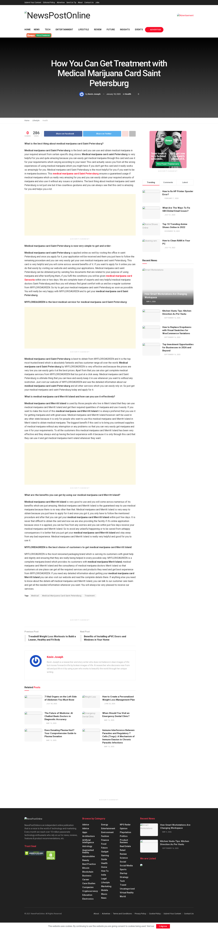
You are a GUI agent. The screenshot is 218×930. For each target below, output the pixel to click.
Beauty (85, 860)
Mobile (104, 890)
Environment (107, 832)
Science (124, 858)
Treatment (90, 596)
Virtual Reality (126, 892)
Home (27, 29)
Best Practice (89, 864)
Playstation (125, 832)
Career (85, 879)
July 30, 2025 (51, 704)
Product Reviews (124, 841)
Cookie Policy (155, 913)
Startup (123, 873)
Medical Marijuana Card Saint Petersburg (61, 596)
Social (123, 862)
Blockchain (87, 872)
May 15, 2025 (51, 723)
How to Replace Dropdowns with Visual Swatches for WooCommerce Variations (176, 330)
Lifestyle (83, 29)
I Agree (163, 926)
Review (97, 29)
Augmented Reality (88, 851)
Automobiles (88, 856)
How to (105, 871)
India (103, 875)
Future (111, 29)
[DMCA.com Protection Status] (50, 855)
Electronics (88, 899)
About (80, 2)
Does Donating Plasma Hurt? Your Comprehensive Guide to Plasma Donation (60, 733)
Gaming (105, 855)
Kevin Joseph (94, 94)
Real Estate (125, 846)
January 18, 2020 (113, 94)
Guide (104, 859)
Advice (85, 824)
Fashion (105, 836)
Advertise (61, 2)
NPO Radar (125, 824)
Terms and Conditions (122, 913)
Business (86, 875)
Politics (124, 836)
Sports (123, 869)
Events (139, 29)
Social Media (126, 865)
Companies (88, 887)
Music (104, 894)
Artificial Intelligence (88, 841)
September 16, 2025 (172, 318)
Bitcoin (85, 868)
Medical (35, 596)
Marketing (106, 886)
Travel (123, 885)
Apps (84, 832)
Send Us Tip (71, 2)
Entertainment (64, 29)
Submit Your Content (32, 2)
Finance (105, 840)
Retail (122, 850)
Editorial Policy (49, 2)
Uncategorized (127, 889)
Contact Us (89, 2)
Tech (47, 29)
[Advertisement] (80, 215)
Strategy (124, 877)
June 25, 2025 (109, 704)
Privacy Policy (140, 913)
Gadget (104, 851)
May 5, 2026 (151, 302)
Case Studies (88, 883)
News (37, 29)
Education (87, 895)
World (123, 896)
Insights (125, 29)
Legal (104, 878)
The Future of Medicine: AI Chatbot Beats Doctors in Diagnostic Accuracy (58, 716)
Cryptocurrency (90, 891)
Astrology (87, 846)
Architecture (88, 836)
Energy (104, 824)
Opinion (123, 828)
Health (128, 94)
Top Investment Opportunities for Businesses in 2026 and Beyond (178, 347)
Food (103, 844)
